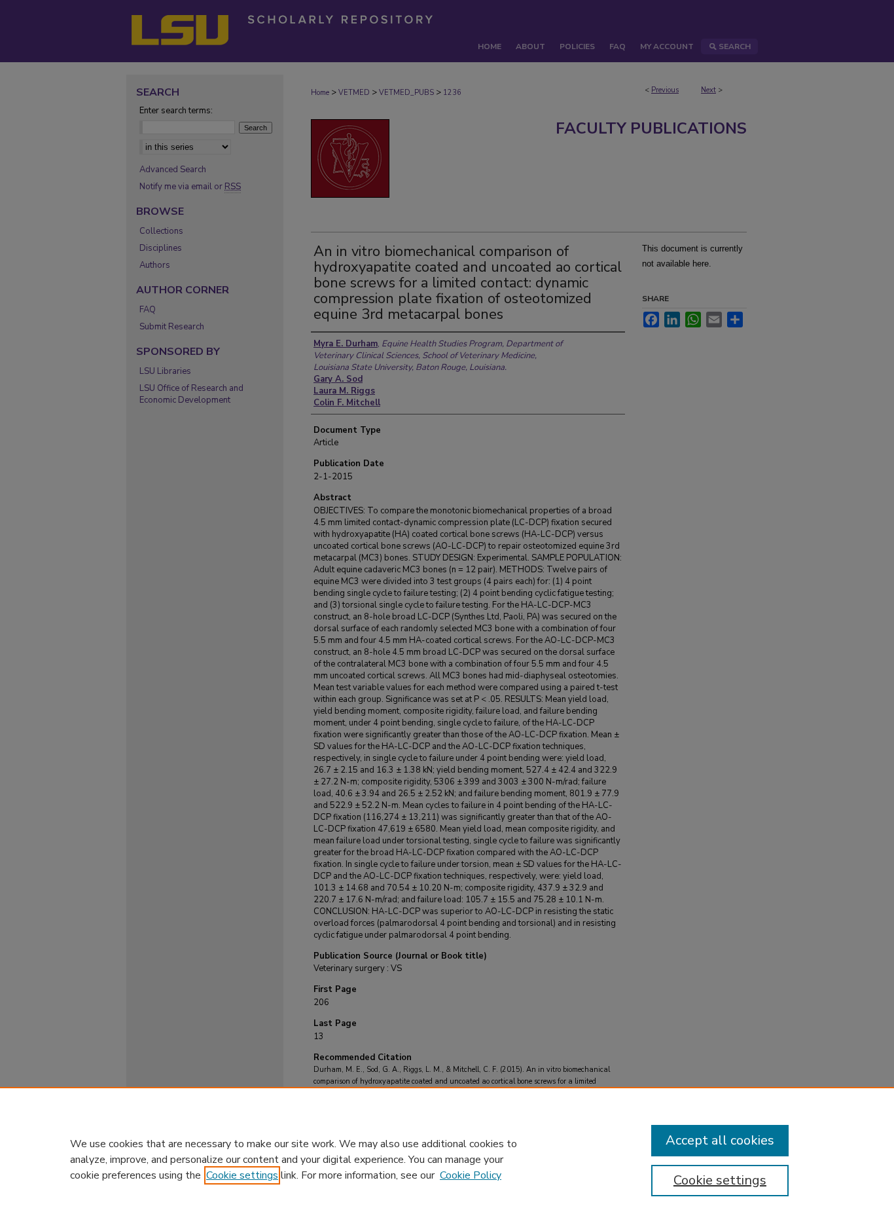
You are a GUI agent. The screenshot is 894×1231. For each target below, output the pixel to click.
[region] (447, 1159)
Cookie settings (242, 1175)
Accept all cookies (720, 1140)
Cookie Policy (470, 1175)
